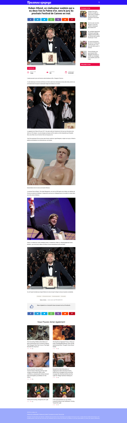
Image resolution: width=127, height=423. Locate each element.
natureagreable (56, 296)
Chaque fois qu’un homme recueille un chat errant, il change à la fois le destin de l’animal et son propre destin (93, 15)
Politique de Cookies (43, 414)
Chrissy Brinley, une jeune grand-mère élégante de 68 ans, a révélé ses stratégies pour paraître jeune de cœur (93, 55)
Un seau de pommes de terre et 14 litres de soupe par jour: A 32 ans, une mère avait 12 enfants (93, 44)
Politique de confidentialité (32, 414)
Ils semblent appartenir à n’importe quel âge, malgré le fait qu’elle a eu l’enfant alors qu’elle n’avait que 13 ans (94, 34)
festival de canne (47, 296)
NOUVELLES (31, 68)
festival (39, 296)
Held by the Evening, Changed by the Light (37, 399)
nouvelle (63, 296)
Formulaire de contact (53, 414)
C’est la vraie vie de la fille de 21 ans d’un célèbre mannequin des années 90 (93, 25)
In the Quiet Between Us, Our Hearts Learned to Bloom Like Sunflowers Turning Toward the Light (63, 401)
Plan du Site (61, 414)
